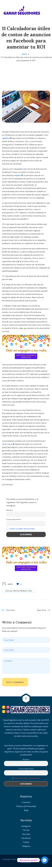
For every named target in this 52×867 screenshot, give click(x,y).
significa (5, 138)
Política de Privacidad (26, 806)
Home (24, 54)
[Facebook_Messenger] (44, 860)
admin (10, 584)
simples (17, 175)
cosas (9, 444)
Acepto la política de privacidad (22, 529)
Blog (26, 810)
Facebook (26, 838)
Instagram (26, 826)
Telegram (26, 846)
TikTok (26, 830)
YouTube (26, 834)
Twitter (26, 842)
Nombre (9, 510)
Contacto (26, 802)
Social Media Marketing (18, 591)
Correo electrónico (13, 519)
